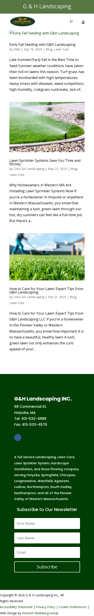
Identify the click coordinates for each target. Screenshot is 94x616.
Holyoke (33, 475)
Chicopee (67, 475)
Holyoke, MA (25, 412)
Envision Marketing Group (40, 613)
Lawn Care (61, 49)
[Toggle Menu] (85, 7)
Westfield (45, 481)
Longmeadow (25, 481)
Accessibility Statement (16, 607)
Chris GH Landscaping (29, 169)
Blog (49, 49)
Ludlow (19, 487)
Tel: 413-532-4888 (30, 418)
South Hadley (60, 487)
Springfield (49, 475)
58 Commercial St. (30, 406)
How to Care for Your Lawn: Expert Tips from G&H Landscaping (46, 290)
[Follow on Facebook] (17, 437)
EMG (17, 49)
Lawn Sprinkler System (31, 463)
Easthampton (25, 493)
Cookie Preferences (73, 607)
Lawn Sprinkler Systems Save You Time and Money (44, 162)
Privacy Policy (45, 607)
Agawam (61, 481)
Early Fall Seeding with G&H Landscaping (42, 44)
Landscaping (45, 457)
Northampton (38, 487)
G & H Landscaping (47, 6)
